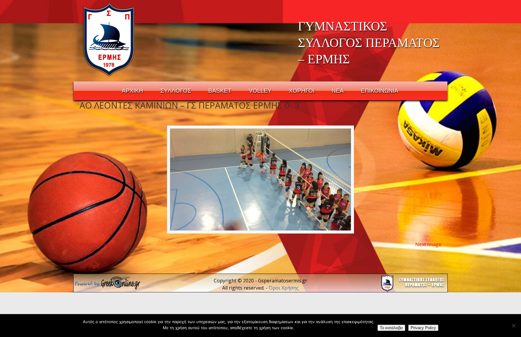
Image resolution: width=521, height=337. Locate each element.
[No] (513, 326)
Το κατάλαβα (391, 328)
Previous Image (97, 244)
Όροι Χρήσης (284, 288)
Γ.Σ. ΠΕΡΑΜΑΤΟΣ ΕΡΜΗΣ (109, 39)
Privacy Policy (423, 328)
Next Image (428, 244)
